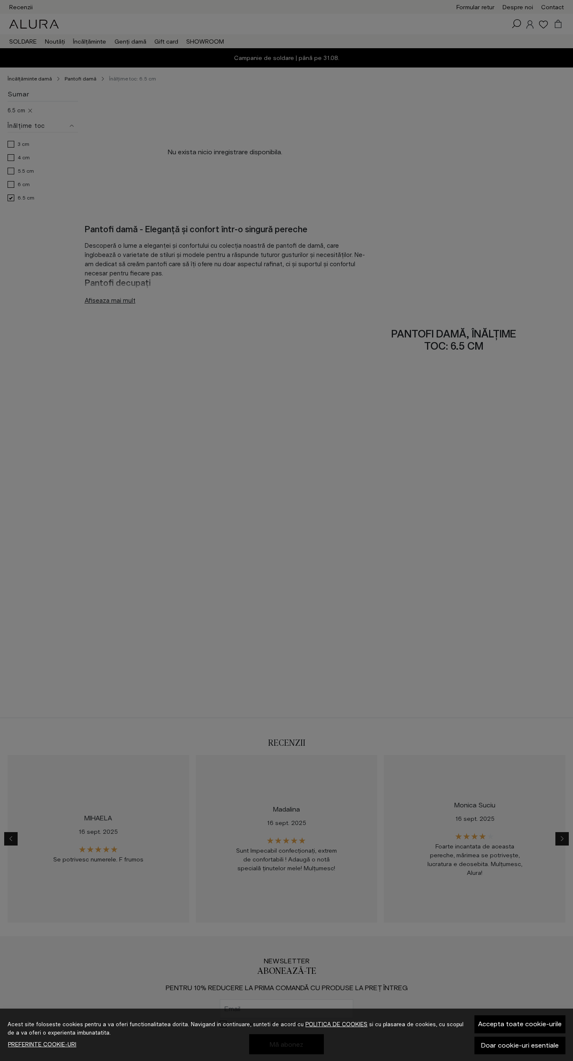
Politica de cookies (336, 1024)
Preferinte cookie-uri (42, 1044)
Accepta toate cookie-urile (520, 1023)
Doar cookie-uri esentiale (520, 1045)
